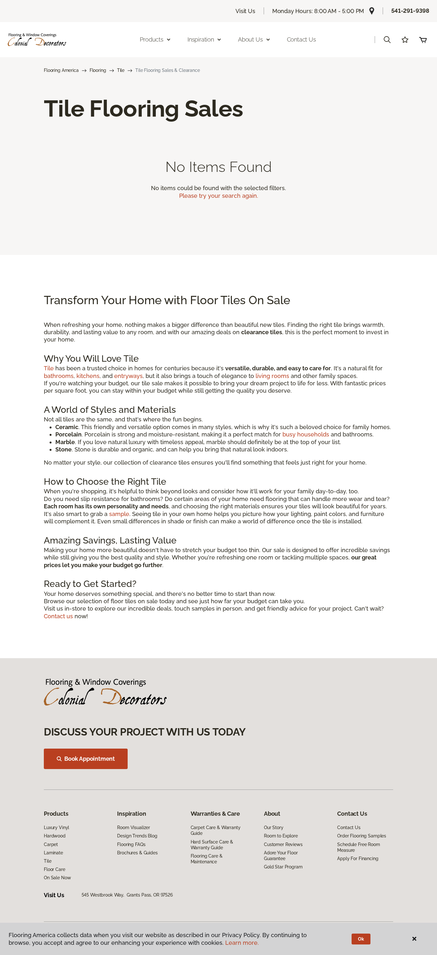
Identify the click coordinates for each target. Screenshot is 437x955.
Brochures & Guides (137, 852)
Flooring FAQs (131, 844)
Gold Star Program (283, 866)
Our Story (273, 827)
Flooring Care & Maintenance (207, 858)
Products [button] (151, 39)
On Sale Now (57, 877)
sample (119, 514)
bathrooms (59, 376)
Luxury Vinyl (56, 827)
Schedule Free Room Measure (358, 847)
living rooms (272, 376)
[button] (387, 39)
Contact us (58, 616)
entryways (128, 376)
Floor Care (54, 869)
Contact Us (301, 39)
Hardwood (55, 835)
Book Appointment (89, 758)
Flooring (98, 70)
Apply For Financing (357, 858)
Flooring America (61, 70)
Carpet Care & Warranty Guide (216, 830)
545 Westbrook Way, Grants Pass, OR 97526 (127, 894)
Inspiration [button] (200, 39)
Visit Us (245, 11)
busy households (305, 434)
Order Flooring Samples (361, 835)
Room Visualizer (133, 827)
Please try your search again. (218, 195)
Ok (361, 939)
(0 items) (423, 39)
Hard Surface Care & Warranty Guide (212, 844)
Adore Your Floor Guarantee (281, 855)
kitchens (87, 376)
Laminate (53, 852)
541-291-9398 (410, 10)
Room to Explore (281, 835)
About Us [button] (250, 39)
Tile (120, 70)
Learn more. (242, 942)
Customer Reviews (283, 844)
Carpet (51, 844)
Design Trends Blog (137, 835)
